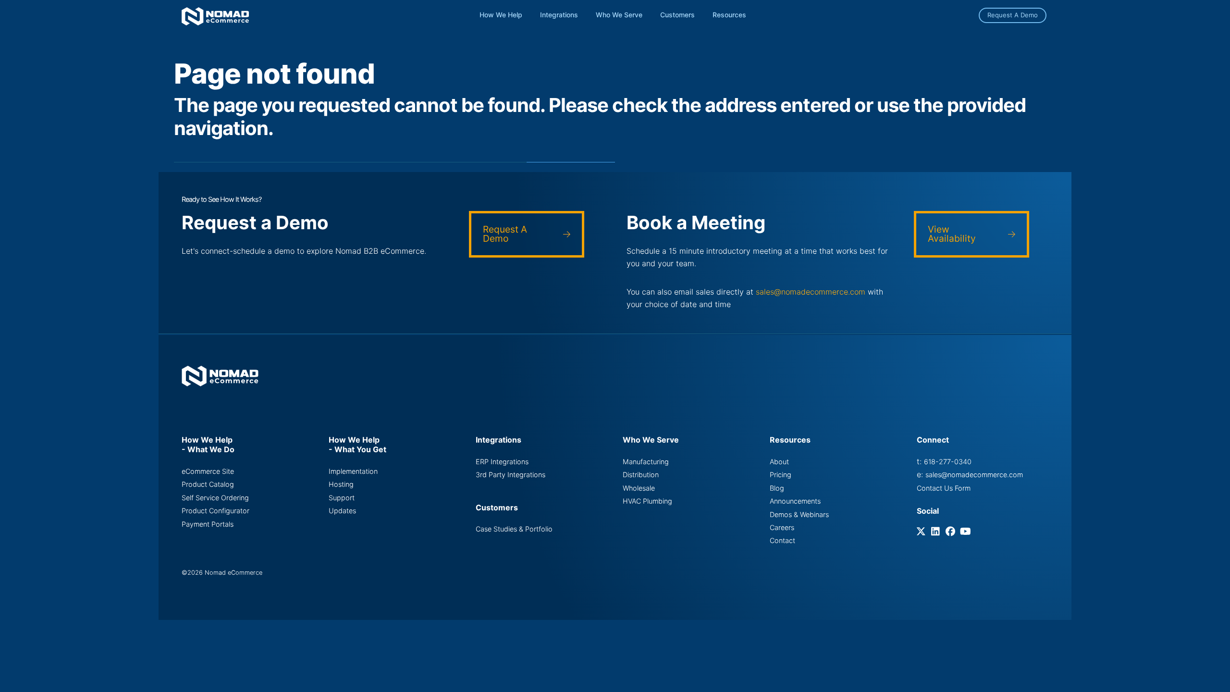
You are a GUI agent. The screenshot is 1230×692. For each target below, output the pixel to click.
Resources (729, 15)
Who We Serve (619, 15)
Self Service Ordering (215, 498)
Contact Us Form (944, 488)
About (779, 461)
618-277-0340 (948, 461)
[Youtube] (966, 532)
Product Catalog (208, 484)
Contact (782, 540)
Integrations (559, 15)
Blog (777, 488)
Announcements (795, 501)
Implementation (353, 471)
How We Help (501, 15)
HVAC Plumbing (647, 501)
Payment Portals (208, 524)
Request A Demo (1012, 15)
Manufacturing (646, 461)
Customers (677, 15)
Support (342, 498)
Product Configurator (215, 511)
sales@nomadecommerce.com (810, 292)
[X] (923, 532)
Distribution (641, 474)
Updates (342, 511)
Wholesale (639, 488)
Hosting (341, 484)
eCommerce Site (208, 471)
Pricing (780, 474)
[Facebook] (952, 532)
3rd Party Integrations (510, 474)
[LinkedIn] (937, 532)
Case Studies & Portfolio (514, 529)
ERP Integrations (502, 461)
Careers (782, 527)
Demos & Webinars (799, 514)
